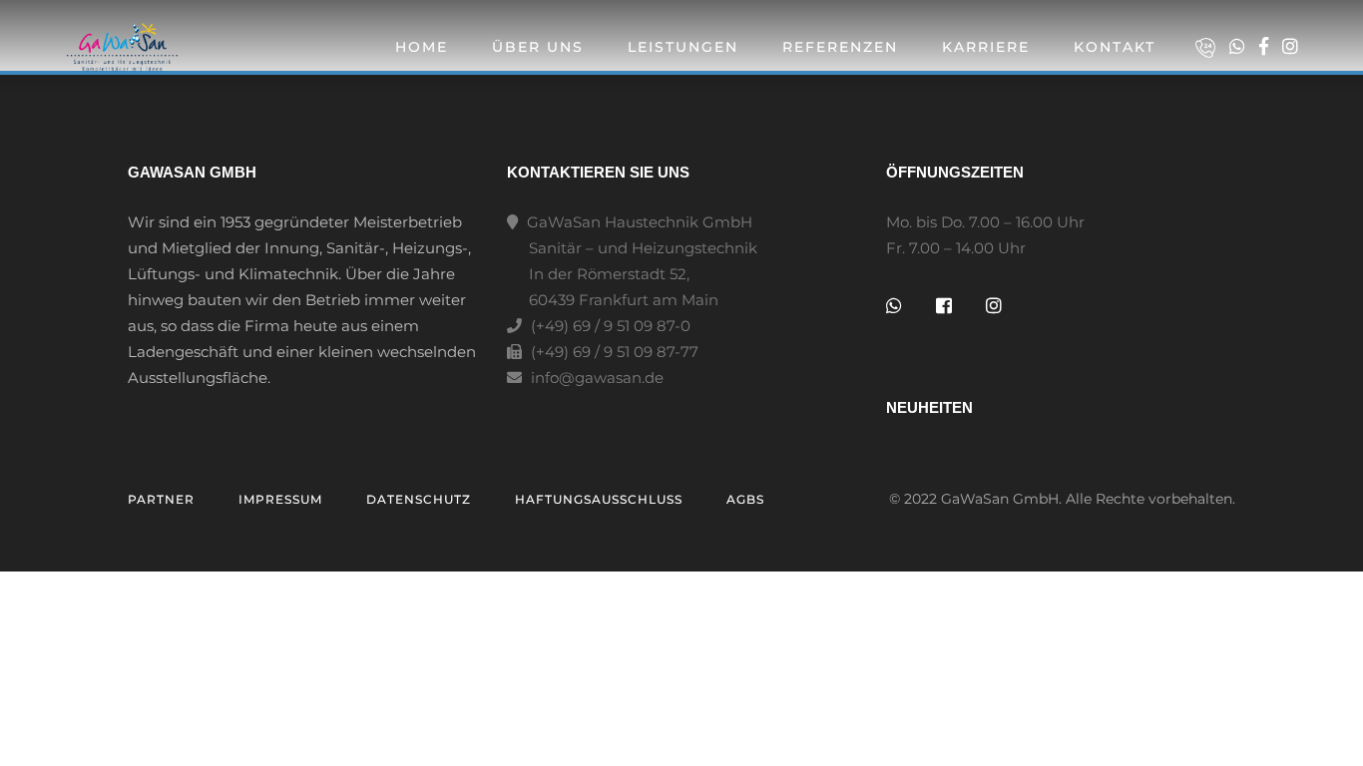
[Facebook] (1268, 46)
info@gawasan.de (597, 377)
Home (421, 47)
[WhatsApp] (1242, 46)
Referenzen (840, 47)
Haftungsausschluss (598, 499)
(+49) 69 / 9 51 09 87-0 (608, 325)
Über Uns (538, 47)
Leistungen (683, 47)
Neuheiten (929, 407)
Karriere (986, 47)
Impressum (280, 499)
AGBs (745, 499)
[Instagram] (1290, 46)
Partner (161, 499)
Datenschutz (418, 499)
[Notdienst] (1210, 48)
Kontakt (1114, 47)
